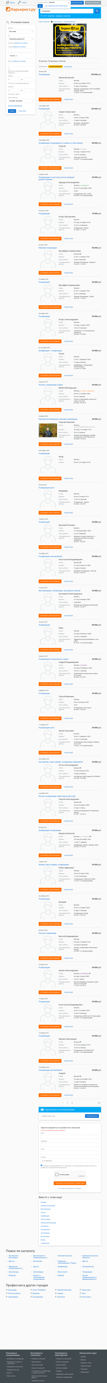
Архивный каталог (38, 1381)
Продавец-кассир (13, 1370)
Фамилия (44, 1141)
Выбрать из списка (21, 43)
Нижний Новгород (64, 1290)
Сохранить (70, 1183)
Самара (60, 1293)
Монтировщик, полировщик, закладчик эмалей (59, 591)
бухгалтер (66, 16)
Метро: (10, 61)
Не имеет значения (15, 101)
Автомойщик (45, 1233)
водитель (51, 16)
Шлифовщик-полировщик (50, 830)
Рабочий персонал (65, 1256)
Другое (11, 1261)
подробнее (68, 99)
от (9, 79)
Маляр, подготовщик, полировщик (54, 864)
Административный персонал (90, 1257)
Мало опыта (62, 1272)
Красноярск (86, 1297)
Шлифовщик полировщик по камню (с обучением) (61, 143)
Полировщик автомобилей (50, 556)
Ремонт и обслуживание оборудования (39, 1277)
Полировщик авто (46, 488)
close (68, 2)
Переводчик (85, 1372)
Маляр (43, 1240)
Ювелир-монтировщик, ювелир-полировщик (58, 419)
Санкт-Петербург (39, 1290)
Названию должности (16, 39)
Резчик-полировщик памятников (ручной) (57, 796)
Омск (84, 1293)
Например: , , (55, 16)
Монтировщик (46, 1209)
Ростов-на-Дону (14, 1293)
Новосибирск (13, 1297)
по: (9, 35)
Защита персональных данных (39, 1377)
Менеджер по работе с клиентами (14, 1362)
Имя (42, 1133)
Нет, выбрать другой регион (56, 6)
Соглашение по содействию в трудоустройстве (41, 1372)
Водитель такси (86, 1363)
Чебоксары (86, 1290)
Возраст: (11, 87)
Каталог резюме (61, 1368)
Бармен (83, 1356)
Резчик (43, 1212)
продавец (59, 16)
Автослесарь (45, 1236)
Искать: (10, 28)
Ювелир (43, 1202)
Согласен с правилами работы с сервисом (56, 1166)
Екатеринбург (38, 1297)
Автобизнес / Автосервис (14, 1257)
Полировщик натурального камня (53, 659)
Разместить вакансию (63, 1359)
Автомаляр (44, 1226)
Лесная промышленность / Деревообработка (89, 1277)
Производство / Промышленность (40, 1257)
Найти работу (36, 1362)
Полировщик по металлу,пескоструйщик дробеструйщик (56, 178)
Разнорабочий (88, 1267)
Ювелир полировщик (48, 248)
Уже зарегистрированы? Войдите (69, 1188)
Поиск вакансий (37, 1365)
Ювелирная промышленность (16, 1267)
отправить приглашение (50, 99)
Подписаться (92, 1116)
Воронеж (36, 1293)
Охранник (84, 1369)
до (22, 79)
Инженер (12, 1275)
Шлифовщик (45, 1216)
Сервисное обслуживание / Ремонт (67, 1262)
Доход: (10, 76)
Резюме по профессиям (64, 1377)
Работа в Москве (93, 3)
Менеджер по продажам (15, 1359)
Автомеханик (45, 1229)
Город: (10, 47)
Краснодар (12, 1290)
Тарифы (59, 1371)
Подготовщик (45, 1219)
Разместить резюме (38, 1359)
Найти (12, 111)
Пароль (43, 1157)
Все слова (12, 31)
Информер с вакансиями (64, 1374)
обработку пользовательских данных (54, 1167)
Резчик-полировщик (47, 933)
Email (42, 1149)
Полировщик (44, 74)
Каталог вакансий (38, 1368)
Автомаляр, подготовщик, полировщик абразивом (61, 762)
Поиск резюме (61, 1365)
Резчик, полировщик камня (51, 385)
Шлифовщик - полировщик (50, 351)
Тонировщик (45, 1243)
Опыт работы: (13, 97)
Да (40, 6)
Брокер (83, 1360)
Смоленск (61, 1297)
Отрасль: (11, 43)
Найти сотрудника (62, 1362)
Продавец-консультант (15, 1366)
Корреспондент (86, 1366)
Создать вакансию (74, 3)
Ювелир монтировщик (48, 1223)
